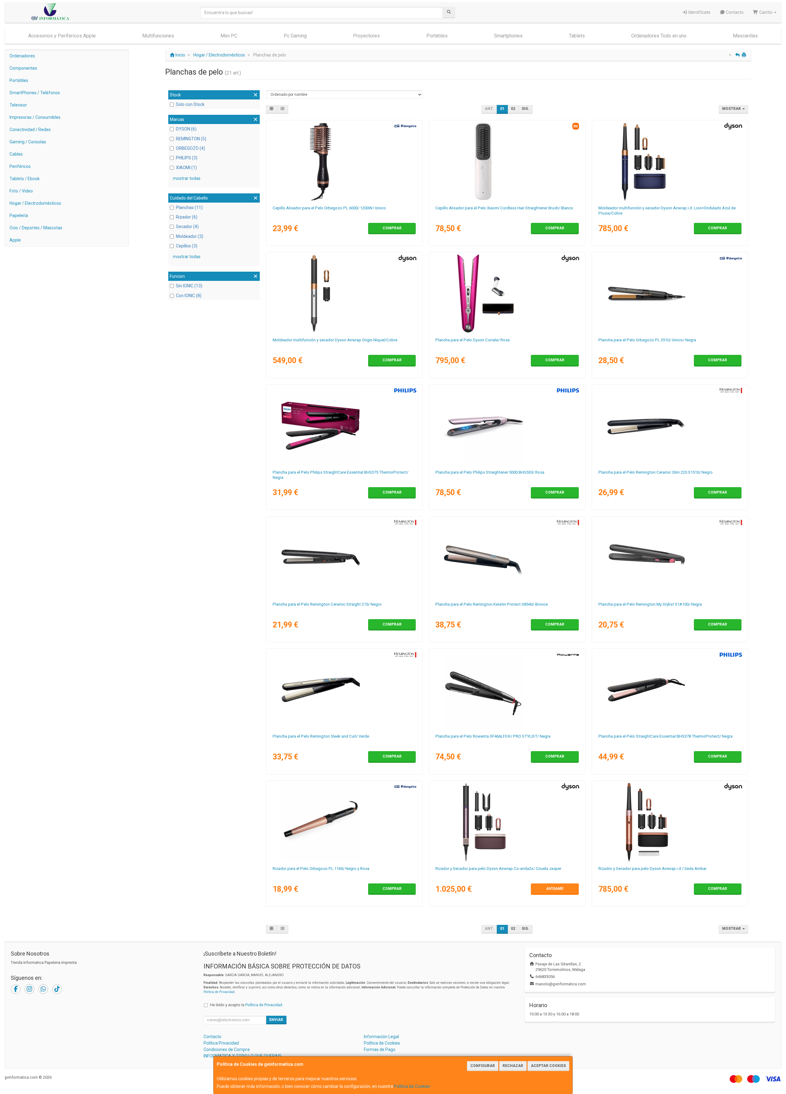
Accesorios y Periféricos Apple (62, 36)
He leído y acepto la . (246, 1005)
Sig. (525, 109)
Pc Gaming (295, 36)
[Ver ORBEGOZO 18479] (670, 293)
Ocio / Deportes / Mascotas (36, 227)
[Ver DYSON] (507, 293)
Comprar (392, 228)
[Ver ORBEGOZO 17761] (344, 822)
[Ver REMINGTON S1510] (670, 425)
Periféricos (20, 166)
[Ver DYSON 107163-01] (670, 161)
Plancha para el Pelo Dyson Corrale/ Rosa (472, 340)
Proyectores (366, 36)
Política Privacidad (221, 1043)
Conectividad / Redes (30, 129)
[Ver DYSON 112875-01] (344, 293)
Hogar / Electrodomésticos (35, 203)
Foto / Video (21, 190)
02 (513, 109)
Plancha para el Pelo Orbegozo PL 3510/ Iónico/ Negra (647, 340)
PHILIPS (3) (186, 157)
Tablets (577, 36)
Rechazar (513, 1066)
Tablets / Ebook (25, 178)
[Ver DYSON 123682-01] (670, 822)
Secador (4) (187, 226)
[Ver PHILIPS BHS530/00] (507, 425)
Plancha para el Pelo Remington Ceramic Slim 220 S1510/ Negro (655, 472)
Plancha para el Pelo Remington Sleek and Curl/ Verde (321, 736)
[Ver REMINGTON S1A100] (670, 557)
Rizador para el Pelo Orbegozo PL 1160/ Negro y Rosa (321, 868)
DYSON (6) (186, 128)
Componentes (23, 68)
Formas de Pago (379, 1049)
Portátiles (19, 80)
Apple (15, 240)
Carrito (765, 12)
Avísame (554, 888)
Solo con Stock (190, 104)
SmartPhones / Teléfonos (35, 92)
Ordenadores (22, 55)
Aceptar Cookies (548, 1066)
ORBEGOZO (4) (190, 148)
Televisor (18, 105)
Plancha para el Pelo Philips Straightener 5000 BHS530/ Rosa (489, 472)
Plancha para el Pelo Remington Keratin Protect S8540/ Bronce (491, 604)
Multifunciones (158, 36)
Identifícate (698, 12)
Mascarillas (745, 36)
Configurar (482, 1066)
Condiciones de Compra (227, 1049)
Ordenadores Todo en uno (659, 36)
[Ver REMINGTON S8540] (507, 557)
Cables (16, 154)
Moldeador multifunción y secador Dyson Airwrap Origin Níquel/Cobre (335, 340)
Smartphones (508, 36)
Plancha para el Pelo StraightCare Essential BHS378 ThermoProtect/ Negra (665, 736)
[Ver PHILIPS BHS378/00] (670, 689)
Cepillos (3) (186, 245)
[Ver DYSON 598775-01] (507, 822)
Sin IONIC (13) (189, 285)
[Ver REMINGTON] (344, 557)
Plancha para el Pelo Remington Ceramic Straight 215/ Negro (327, 604)
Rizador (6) (186, 217)
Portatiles (437, 36)
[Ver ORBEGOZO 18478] (344, 161)
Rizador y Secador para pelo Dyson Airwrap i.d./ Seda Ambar (652, 868)
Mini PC (228, 36)
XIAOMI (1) (186, 167)
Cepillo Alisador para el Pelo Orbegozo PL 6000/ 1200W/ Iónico (329, 208)
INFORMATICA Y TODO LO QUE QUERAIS (243, 1055)
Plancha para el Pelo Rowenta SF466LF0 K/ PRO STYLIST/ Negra (493, 736)
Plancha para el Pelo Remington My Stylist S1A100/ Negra (650, 604)
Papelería (19, 215)
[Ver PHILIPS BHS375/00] (344, 425)
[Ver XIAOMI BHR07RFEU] (507, 161)
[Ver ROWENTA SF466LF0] (507, 689)
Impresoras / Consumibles (35, 117)
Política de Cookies (412, 1086)
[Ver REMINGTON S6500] (344, 689)
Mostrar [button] (732, 109)
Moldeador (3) (189, 236)
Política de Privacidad (219, 992)
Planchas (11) (189, 207)
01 (502, 109)
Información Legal (381, 1036)
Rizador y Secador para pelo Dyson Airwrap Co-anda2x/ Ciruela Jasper (498, 868)
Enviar (276, 1020)
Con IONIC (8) (188, 295)
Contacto (734, 12)
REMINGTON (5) (191, 138)
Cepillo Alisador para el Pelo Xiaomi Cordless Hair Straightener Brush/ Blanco (504, 208)
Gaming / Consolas (28, 141)
